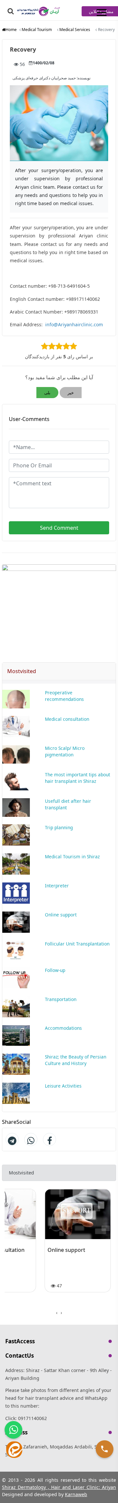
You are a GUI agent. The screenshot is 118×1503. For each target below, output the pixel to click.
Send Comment (59, 527)
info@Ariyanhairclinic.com (74, 324)
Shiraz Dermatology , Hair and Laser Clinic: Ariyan (59, 1487)
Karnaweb (76, 1494)
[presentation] (61, 1313)
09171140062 (32, 1418)
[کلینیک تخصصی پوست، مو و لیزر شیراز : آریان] (39, 11)
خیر (71, 393)
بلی (47, 393)
